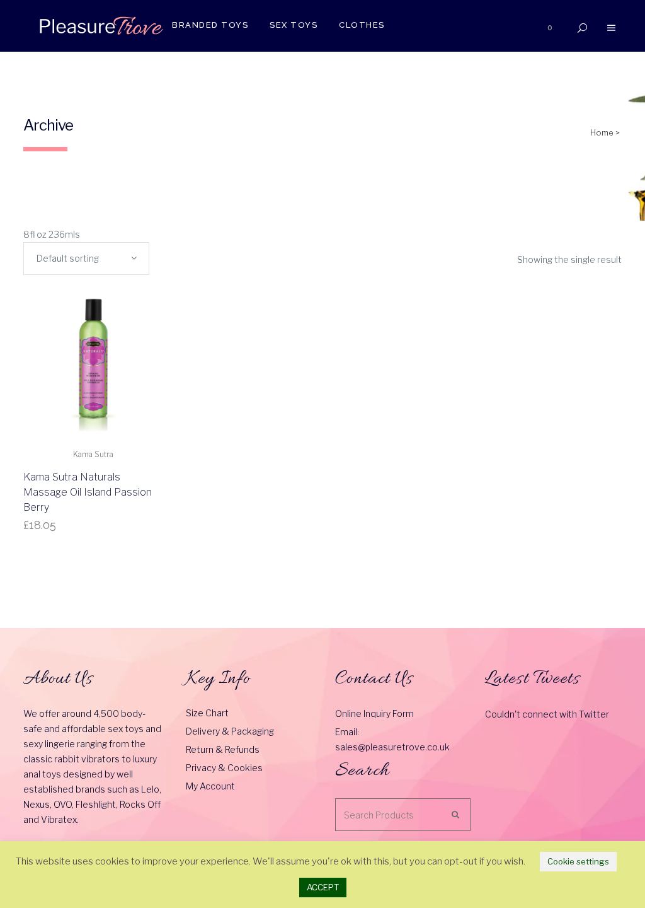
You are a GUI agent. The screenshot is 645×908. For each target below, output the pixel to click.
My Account (210, 786)
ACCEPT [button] (323, 887)
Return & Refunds (223, 749)
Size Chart (207, 712)
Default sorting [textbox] (68, 258)
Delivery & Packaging (230, 731)
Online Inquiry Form (374, 713)
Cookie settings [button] (578, 861)
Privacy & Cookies (224, 767)
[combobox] (86, 258)
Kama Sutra (93, 454)
